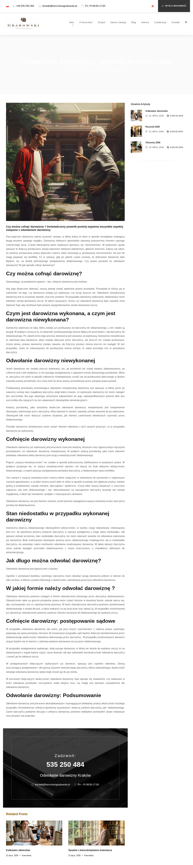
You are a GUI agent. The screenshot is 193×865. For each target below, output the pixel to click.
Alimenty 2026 (153, 142)
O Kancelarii (85, 22)
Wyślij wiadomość (175, 6)
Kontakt (176, 22)
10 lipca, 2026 (156, 147)
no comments (116, 70)
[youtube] (153, 6)
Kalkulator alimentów (18, 850)
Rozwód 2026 (153, 126)
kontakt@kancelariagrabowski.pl (59, 6)
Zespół (101, 22)
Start (71, 22)
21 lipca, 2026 (12, 855)
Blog (133, 22)
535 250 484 (145, 215)
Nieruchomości (94, 70)
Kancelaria (75, 70)
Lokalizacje (160, 22)
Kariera (145, 22)
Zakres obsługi (118, 22)
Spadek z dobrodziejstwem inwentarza (90, 850)
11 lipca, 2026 (156, 132)
